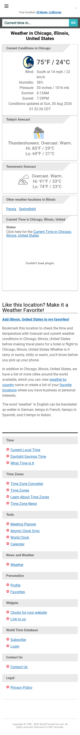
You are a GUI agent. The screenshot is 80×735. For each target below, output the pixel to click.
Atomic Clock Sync (25, 531)
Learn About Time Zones (29, 497)
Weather (16, 565)
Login (14, 646)
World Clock (19, 537)
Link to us (18, 619)
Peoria (11, 209)
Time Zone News (23, 504)
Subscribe (18, 640)
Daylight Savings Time (28, 456)
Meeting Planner (23, 524)
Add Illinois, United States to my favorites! (35, 319)
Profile (15, 585)
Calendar (17, 544)
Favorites (17, 592)
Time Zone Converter (26, 484)
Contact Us (19, 667)
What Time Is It (22, 463)
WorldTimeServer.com (40, 6)
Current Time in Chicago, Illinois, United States (39, 234)
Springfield (27, 209)
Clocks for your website (28, 612)
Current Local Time (25, 450)
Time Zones (19, 490)
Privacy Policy (21, 687)
